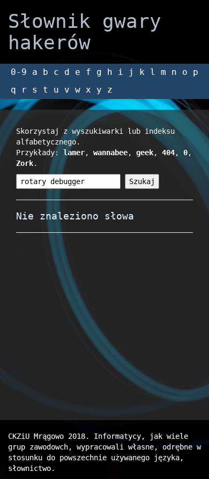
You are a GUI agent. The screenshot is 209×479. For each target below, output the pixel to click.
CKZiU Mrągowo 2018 (46, 436)
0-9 (19, 72)
